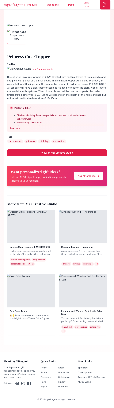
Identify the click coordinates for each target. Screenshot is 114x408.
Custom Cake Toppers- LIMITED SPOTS (30, 247)
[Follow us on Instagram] (23, 383)
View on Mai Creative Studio (57, 152)
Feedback (63, 386)
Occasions (53, 4)
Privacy (61, 382)
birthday (44, 141)
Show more (15, 128)
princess (30, 141)
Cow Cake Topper (19, 311)
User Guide (87, 4)
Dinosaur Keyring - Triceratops (77, 247)
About (61, 367)
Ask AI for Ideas (86, 175)
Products (32, 4)
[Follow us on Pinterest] (17, 383)
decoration (58, 141)
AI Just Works (84, 382)
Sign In (105, 4)
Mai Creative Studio (43, 69)
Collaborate (64, 377)
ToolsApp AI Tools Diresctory (92, 377)
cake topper (15, 141)
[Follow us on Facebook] (29, 383)
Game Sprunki (85, 372)
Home (44, 367)
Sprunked (83, 367)
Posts (71, 4)
